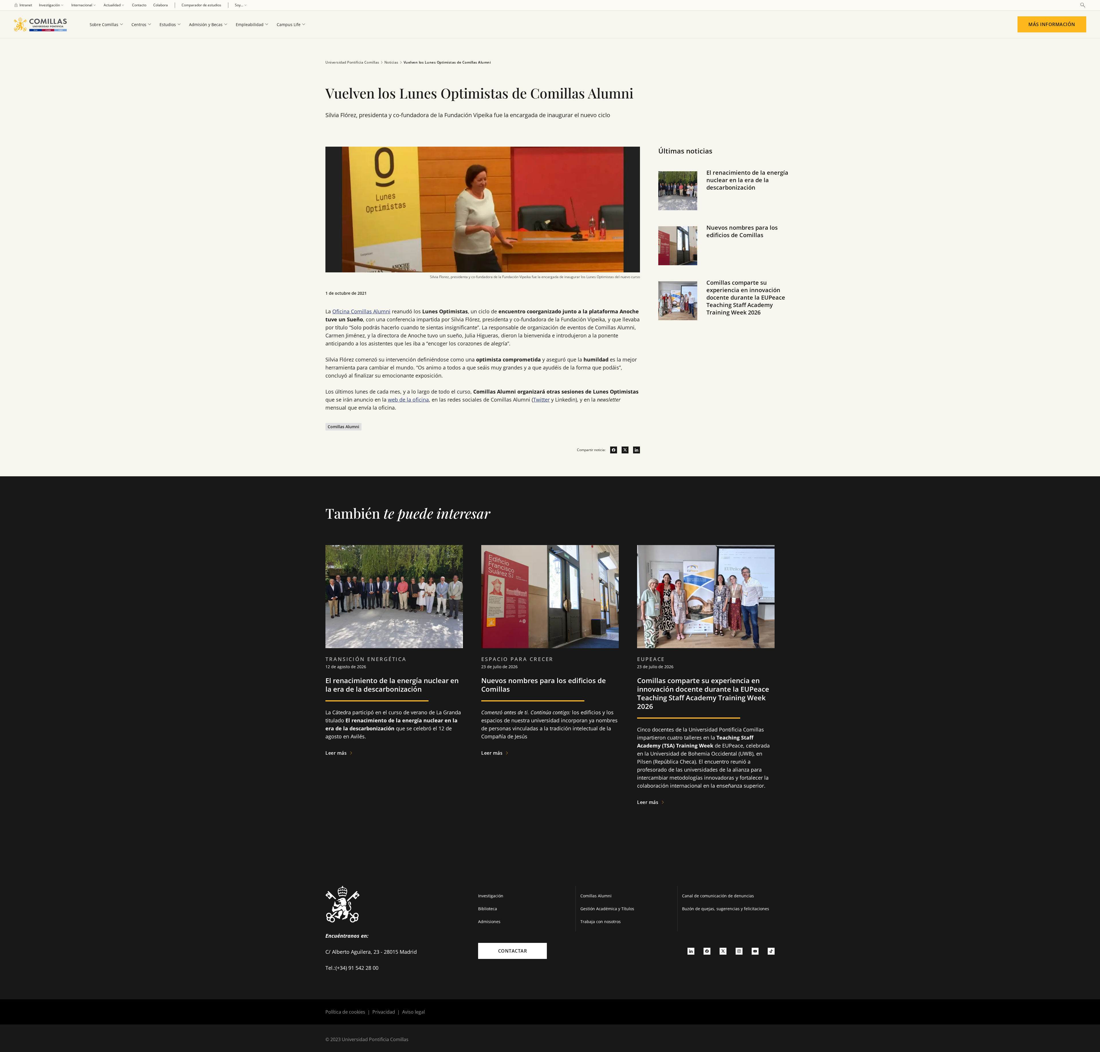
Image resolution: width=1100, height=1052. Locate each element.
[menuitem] (23, 5)
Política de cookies (345, 1012)
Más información (1051, 24)
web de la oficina (408, 399)
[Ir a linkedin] (634, 450)
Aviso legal (413, 1012)
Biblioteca (487, 908)
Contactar (512, 951)
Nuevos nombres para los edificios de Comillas (742, 231)
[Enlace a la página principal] (42, 24)
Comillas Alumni (596, 895)
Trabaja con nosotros (600, 921)
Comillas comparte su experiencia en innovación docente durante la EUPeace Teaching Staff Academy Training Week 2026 (745, 297)
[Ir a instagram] (739, 951)
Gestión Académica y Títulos (607, 908)
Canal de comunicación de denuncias (718, 895)
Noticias (391, 62)
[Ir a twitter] (622, 450)
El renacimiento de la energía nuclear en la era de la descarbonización (747, 180)
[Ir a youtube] (755, 951)
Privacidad (383, 1012)
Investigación (490, 895)
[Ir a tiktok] (771, 951)
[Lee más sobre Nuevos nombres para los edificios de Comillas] (550, 596)
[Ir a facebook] (611, 450)
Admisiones (489, 921)
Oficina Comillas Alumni (361, 311)
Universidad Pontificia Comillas (352, 62)
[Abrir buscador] (1082, 5)
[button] (725, 196)
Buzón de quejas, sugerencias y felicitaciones (725, 908)
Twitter (541, 399)
